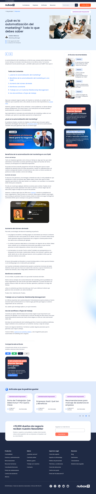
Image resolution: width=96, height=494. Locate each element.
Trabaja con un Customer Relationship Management (29, 90)
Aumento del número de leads (21, 83)
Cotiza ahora (85, 5)
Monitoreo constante (17, 87)
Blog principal (9, 11)
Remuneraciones (10, 460)
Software (44, 5)
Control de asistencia (11, 473)
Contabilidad (8, 454)
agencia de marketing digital (22, 332)
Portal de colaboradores (12, 470)
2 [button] (83, 415)
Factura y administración (12, 457)
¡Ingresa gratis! (12, 375)
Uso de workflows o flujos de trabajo (23, 93)
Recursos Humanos (10, 464)
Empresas (17, 11)
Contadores (26, 5)
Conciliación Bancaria (11, 467)
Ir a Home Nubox (10, 1)
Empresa (35, 5)
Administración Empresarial (81, 12)
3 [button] (86, 415)
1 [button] (80, 415)
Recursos (52, 5)
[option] (19, 404)
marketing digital (32, 124)
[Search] (76, 5)
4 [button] (89, 415)
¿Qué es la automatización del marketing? (25, 75)
